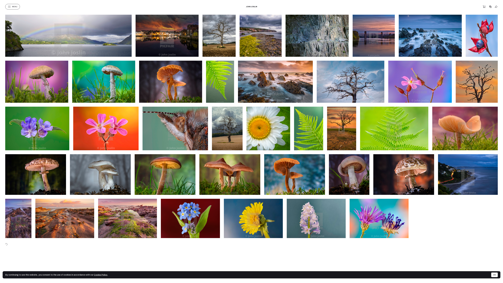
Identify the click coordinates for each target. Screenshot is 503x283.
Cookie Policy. (101, 275)
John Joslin (251, 7)
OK (494, 275)
